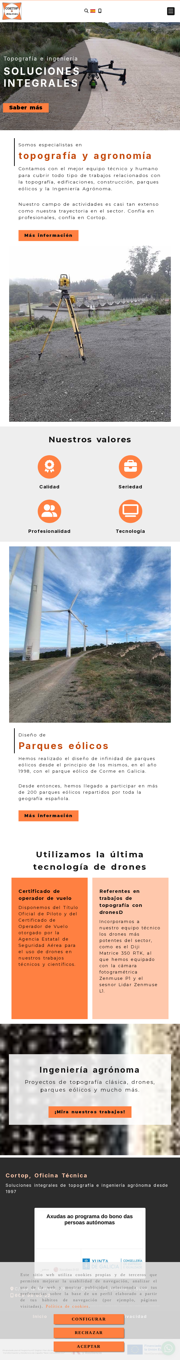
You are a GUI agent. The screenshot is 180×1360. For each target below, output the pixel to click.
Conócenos (27, 107)
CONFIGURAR (89, 1319)
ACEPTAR (89, 1346)
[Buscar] (86, 11)
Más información (48, 235)
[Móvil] (100, 11)
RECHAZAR (89, 1332)
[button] (171, 11)
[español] (92, 10)
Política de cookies (67, 1306)
